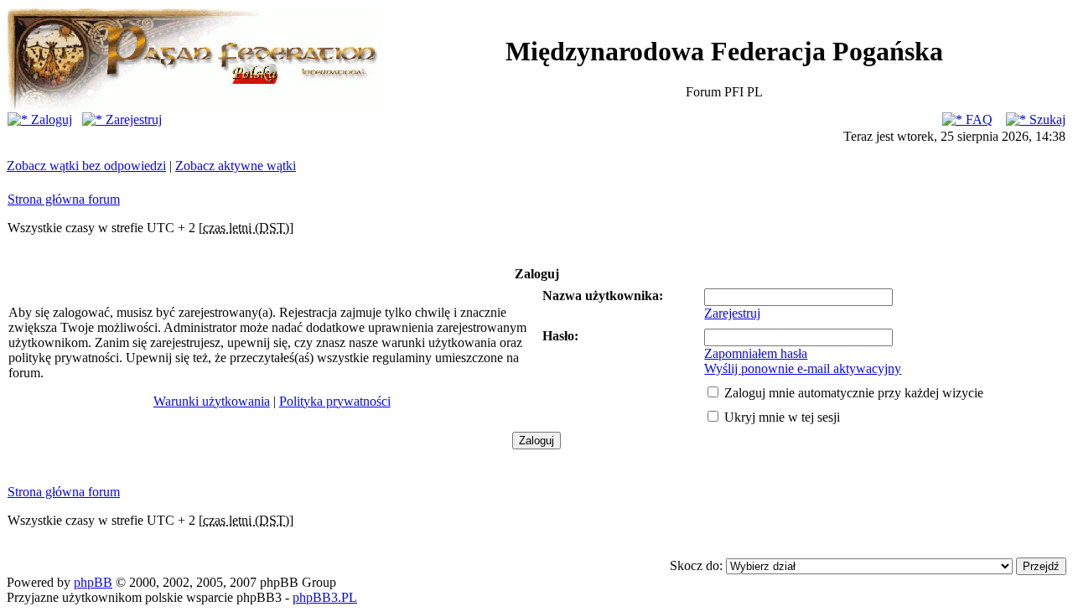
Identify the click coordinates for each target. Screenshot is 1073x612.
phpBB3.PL (325, 597)
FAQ (977, 119)
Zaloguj (50, 119)
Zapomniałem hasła (755, 353)
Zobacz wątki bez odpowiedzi (86, 165)
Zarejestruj (132, 119)
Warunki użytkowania (211, 401)
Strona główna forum (64, 199)
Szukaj (1045, 119)
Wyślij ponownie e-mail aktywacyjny (802, 368)
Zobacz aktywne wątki (235, 165)
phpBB (93, 582)
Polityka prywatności (335, 401)
